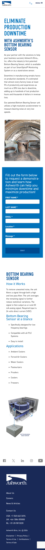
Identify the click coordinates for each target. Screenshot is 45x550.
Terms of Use (11, 539)
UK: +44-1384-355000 (15, 519)
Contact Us (11, 510)
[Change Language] (31, 3)
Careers (9, 498)
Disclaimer (10, 536)
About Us (10, 493)
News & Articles (13, 503)
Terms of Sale (11, 542)
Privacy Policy (22, 536)
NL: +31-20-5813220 (14, 523)
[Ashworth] (6, 5)
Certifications (24, 539)
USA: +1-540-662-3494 (16, 516)
